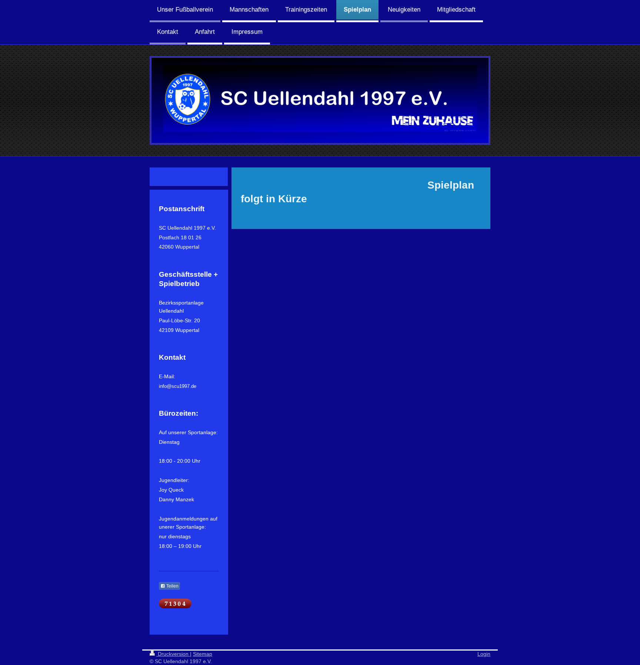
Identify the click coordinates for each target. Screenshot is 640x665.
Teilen (172, 586)
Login (483, 654)
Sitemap (202, 654)
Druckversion (173, 654)
